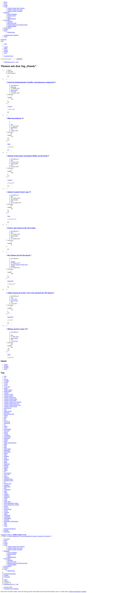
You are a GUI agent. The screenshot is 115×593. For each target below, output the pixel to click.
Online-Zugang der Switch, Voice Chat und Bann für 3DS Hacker (30, 293)
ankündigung (7, 408)
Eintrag (6, 51)
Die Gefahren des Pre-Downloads (18, 255)
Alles (5, 44)
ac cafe (6, 379)
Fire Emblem (7, 429)
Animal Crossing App (10, 397)
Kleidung (6, 459)
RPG (5, 488)
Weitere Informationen (75, 591)
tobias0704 (10, 281)
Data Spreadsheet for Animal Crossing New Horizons (35, 536)
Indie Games (7, 449)
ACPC (6, 385)
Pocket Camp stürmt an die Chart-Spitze (21, 228)
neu (5, 471)
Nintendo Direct (8, 479)
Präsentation (7, 486)
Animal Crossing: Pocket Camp (19, 264)
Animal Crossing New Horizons (12, 402)
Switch (6, 506)
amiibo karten (7, 391)
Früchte (6, 433)
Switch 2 (6, 507)
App (5, 409)
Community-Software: (13, 534)
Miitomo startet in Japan (16, 329)
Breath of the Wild (9, 414)
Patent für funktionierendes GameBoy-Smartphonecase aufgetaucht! (31, 82)
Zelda (5, 526)
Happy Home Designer (10, 442)
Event (5, 427)
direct (5, 417)
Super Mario (7, 501)
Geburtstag (7, 435)
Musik (5, 468)
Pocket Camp (7, 483)
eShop (5, 426)
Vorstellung (7, 517)
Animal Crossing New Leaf (11, 403)
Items (5, 455)
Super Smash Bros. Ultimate (11, 504)
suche (5, 500)
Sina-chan (13, 87)
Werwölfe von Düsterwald (11, 521)
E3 (5, 424)
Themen (6, 366)
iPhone (6, 453)
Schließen (83, 591)
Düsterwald (7, 423)
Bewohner (7, 412)
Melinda (6, 465)
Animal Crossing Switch (10, 406)
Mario (5, 462)
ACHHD (6, 381)
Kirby (5, 458)
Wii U (5, 524)
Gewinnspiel (7, 436)
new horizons (7, 473)
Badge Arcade (8, 411)
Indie (5, 447)
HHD (5, 444)
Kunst (5, 461)
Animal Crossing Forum (10, 399)
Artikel (6, 47)
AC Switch (7, 387)
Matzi (8, 144)
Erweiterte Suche (8, 56)
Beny (8, 216)
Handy (6, 441)
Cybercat (9, 106)
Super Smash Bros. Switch (11, 503)
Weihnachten (7, 518)
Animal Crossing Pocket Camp (18, 192)
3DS (5, 376)
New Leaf (6, 474)
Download (7, 421)
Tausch (6, 510)
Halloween (7, 438)
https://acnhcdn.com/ (14, 536)
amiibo (6, 388)
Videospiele (7, 515)
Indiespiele (7, 450)
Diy (5, 418)
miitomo (6, 467)
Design (6, 415)
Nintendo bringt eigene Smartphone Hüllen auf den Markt (27, 156)
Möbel (5, 470)
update (6, 513)
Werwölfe (6, 520)
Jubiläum (6, 456)
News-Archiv (14, 90)
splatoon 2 (7, 495)
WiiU (5, 523)
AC (5, 377)
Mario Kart (7, 464)
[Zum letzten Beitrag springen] (8, 103)
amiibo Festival (8, 390)
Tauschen (6, 512)
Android (6, 393)
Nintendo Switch (8, 480)
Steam (5, 498)
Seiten (5, 48)
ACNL (6, 384)
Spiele (5, 492)
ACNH (6, 382)
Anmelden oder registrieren (11, 35)
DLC (5, 420)
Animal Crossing (8, 394)
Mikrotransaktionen (14, 118)
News (5, 53)
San (12, 124)
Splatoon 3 (7, 497)
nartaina (13, 261)
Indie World (7, 452)
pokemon (6, 485)
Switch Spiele (7, 509)
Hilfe (5, 445)
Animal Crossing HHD (10, 400)
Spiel (5, 491)
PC (5, 482)
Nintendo (6, 477)
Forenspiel (7, 430)
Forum (6, 50)
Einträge (6, 367)
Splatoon (6, 494)
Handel (6, 439)
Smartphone (14, 127)
